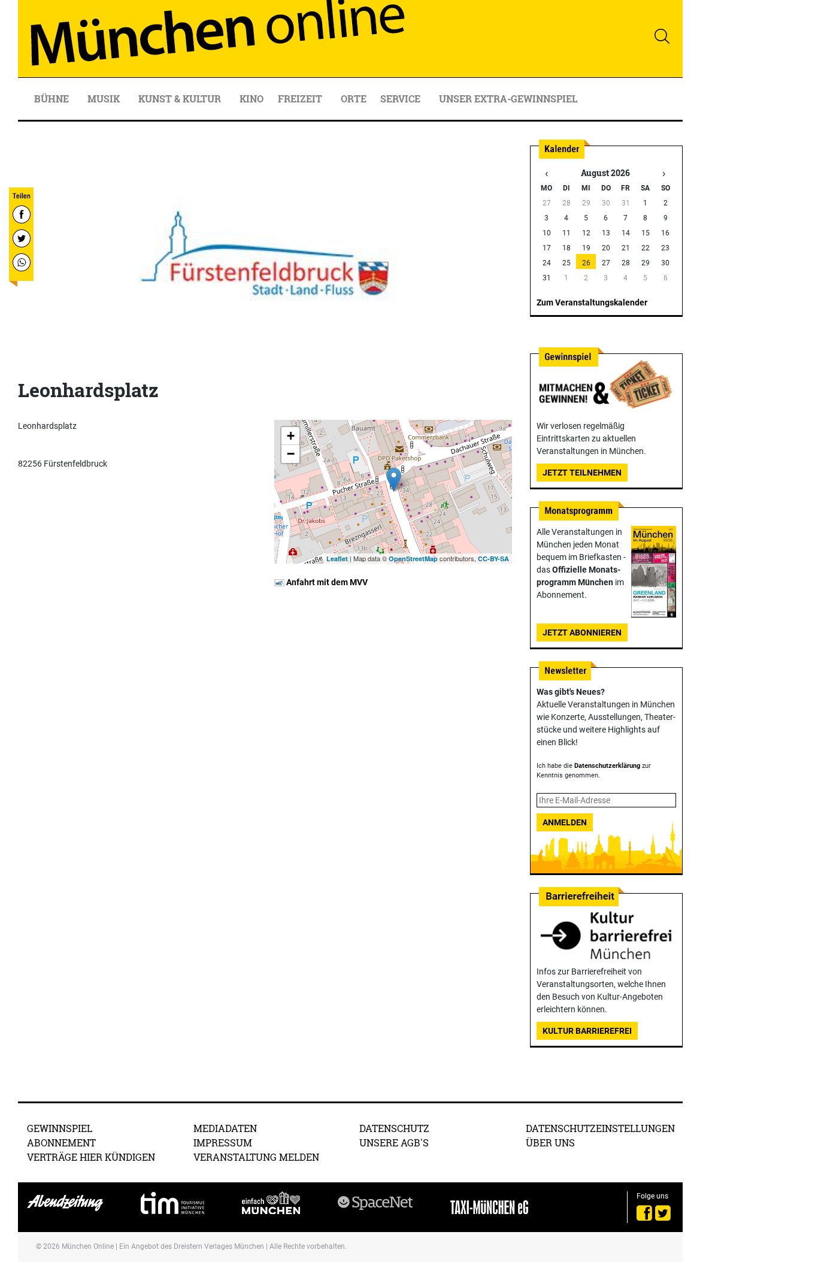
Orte (353, 98)
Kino (251, 98)
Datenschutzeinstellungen (600, 1128)
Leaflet (337, 558)
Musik (104, 98)
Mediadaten (225, 1128)
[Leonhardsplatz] (393, 479)
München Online (88, 1246)
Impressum (222, 1142)
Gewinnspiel (59, 1128)
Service (401, 98)
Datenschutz (394, 1128)
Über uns (550, 1142)
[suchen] (662, 36)
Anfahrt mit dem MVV (326, 582)
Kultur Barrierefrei (587, 1031)
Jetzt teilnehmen (582, 472)
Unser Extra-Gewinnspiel (508, 98)
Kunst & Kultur (180, 98)
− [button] (291, 453)
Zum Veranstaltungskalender (592, 302)
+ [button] (291, 435)
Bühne (52, 98)
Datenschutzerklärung (607, 766)
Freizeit (301, 98)
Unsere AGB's (394, 1142)
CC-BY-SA (493, 558)
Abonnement (61, 1142)
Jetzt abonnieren (582, 632)
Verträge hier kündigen (91, 1157)
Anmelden (565, 822)
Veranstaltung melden (256, 1157)
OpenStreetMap (413, 558)
